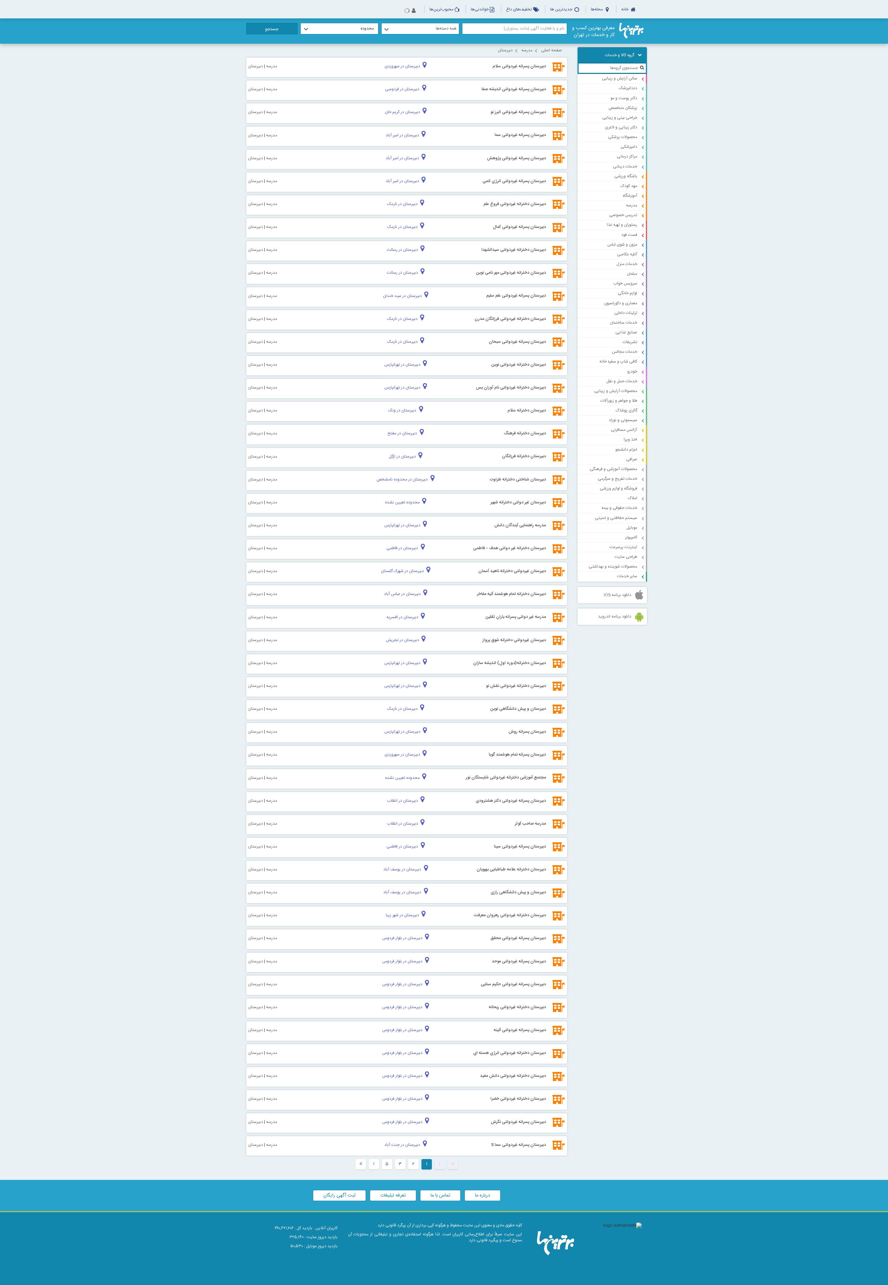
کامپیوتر (631, 537)
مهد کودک (629, 185)
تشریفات (630, 342)
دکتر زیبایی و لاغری (621, 127)
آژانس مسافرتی (624, 429)
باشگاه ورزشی (625, 176)
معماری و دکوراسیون (620, 303)
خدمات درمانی (625, 166)
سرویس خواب (625, 283)
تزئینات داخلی (625, 312)
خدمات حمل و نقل (621, 381)
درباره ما (482, 1195)
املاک (632, 498)
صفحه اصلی (551, 50)
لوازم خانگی (627, 293)
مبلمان (632, 273)
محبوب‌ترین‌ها (441, 9)
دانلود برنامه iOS (617, 595)
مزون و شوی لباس (622, 244)
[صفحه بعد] (374, 1164)
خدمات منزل (626, 264)
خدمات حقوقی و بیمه (619, 507)
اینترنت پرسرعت (623, 547)
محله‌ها (597, 9)
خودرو (632, 371)
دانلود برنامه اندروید (614, 616)
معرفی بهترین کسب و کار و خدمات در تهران (593, 31)
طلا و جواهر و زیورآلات (618, 400)
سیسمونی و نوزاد (623, 420)
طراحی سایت (626, 556)
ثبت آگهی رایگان (339, 1195)
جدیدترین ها (561, 9)
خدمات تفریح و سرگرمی (617, 478)
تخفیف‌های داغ (519, 9)
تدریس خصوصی (623, 215)
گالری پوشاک (626, 410)
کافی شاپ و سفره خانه (618, 361)
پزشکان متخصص (623, 107)
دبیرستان (505, 50)
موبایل (631, 527)
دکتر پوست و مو (623, 98)
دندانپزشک (628, 88)
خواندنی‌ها (480, 9)
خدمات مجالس (624, 351)
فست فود (629, 234)
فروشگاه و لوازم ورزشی (618, 488)
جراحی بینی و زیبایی (619, 117)
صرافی (631, 459)
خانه (625, 9)
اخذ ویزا (630, 439)
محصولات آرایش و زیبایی (615, 391)
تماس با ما (440, 1195)
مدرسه (631, 205)
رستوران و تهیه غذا (622, 224)
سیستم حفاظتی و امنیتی (616, 517)
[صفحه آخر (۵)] (361, 1164)
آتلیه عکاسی (627, 254)
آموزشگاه (630, 195)
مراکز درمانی (627, 156)
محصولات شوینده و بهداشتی (613, 566)
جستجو (272, 29)
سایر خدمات (627, 576)
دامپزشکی (629, 146)
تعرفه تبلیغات (393, 1195)
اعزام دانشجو (626, 449)
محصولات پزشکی (622, 137)
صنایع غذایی (626, 332)
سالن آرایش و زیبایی (619, 78)
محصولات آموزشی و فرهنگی (613, 469)
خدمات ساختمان (623, 322)
